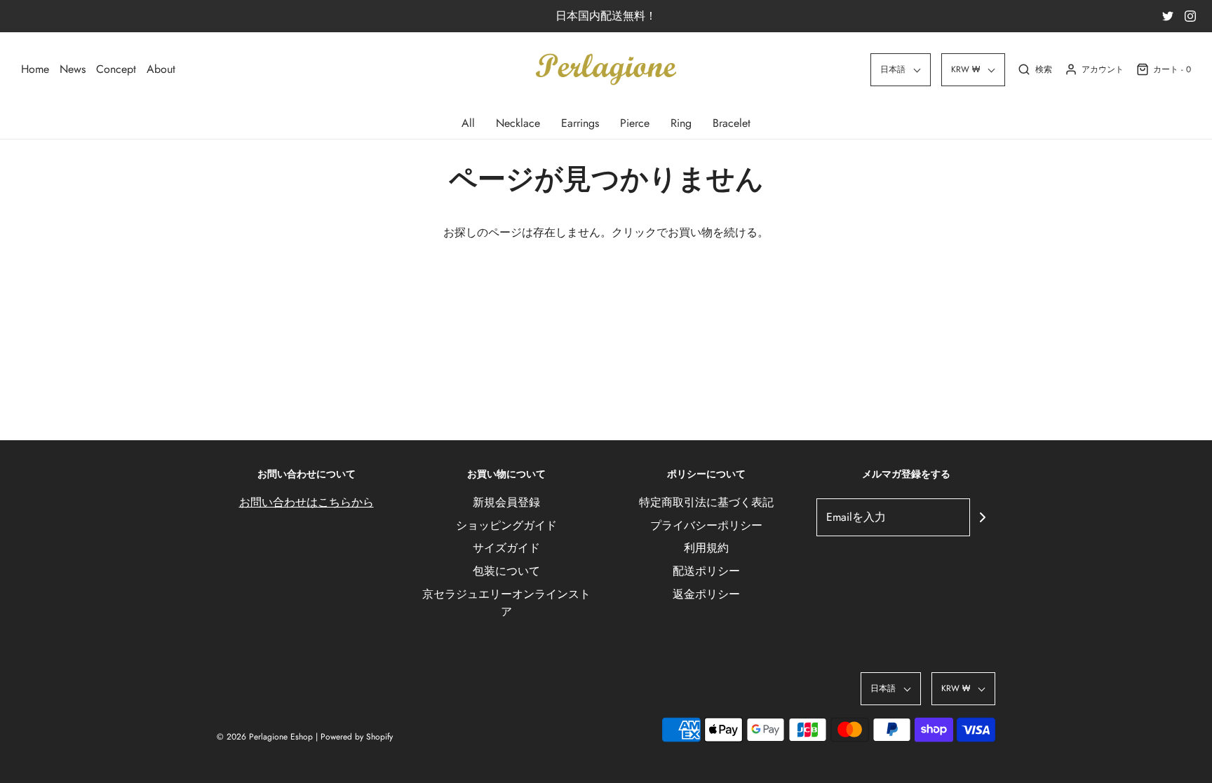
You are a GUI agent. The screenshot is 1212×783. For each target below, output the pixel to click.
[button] (900, 69)
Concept (116, 69)
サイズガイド (506, 548)
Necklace (518, 123)
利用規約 (706, 548)
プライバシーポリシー (706, 525)
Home (35, 69)
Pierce (634, 123)
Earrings (580, 123)
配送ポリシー (706, 571)
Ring (681, 123)
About (161, 69)
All (468, 123)
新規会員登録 (506, 502)
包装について (506, 571)
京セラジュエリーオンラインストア (506, 603)
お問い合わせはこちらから (306, 502)
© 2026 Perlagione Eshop (265, 736)
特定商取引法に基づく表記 (706, 502)
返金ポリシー (706, 594)
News (73, 69)
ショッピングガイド (506, 525)
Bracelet (731, 123)
